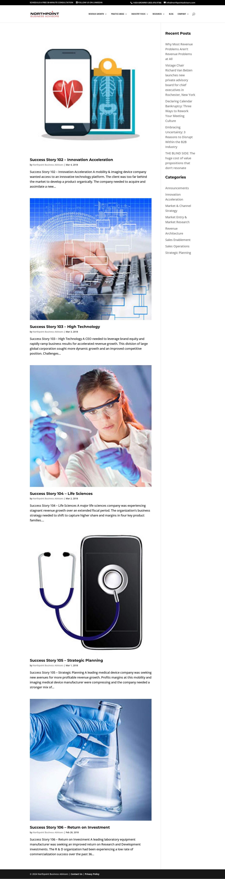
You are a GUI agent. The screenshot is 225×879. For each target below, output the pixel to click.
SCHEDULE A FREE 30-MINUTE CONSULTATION (51, 3)
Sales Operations (177, 246)
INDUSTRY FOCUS (138, 14)
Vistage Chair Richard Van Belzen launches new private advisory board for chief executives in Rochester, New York (180, 80)
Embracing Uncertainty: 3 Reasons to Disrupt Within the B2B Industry (179, 137)
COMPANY (182, 14)
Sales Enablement (178, 240)
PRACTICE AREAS (117, 14)
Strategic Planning (178, 253)
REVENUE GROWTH (96, 14)
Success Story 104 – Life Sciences (61, 493)
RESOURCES (157, 14)
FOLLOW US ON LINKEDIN (90, 3)
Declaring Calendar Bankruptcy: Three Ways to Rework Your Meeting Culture (178, 111)
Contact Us (76, 874)
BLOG (171, 14)
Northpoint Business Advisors (48, 164)
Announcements (177, 188)
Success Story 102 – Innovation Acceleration (71, 159)
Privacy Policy (92, 874)
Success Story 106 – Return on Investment (70, 827)
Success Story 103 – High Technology (65, 326)
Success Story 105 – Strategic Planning (66, 660)
